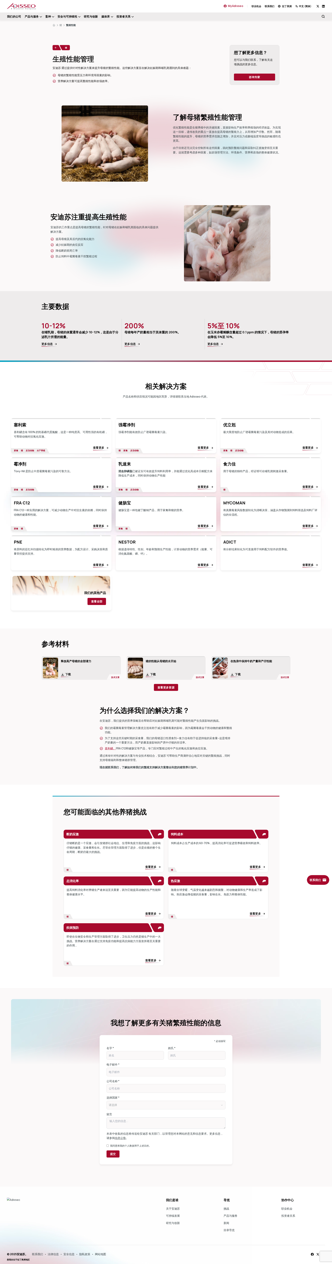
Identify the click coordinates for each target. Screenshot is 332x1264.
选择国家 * (113, 1098)
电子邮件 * (113, 1064)
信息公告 (120, 1138)
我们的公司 (14, 16)
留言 (109, 1114)
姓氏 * (172, 1048)
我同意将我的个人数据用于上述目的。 (130, 1145)
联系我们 (269, 6)
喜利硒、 (110, 748)
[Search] (323, 16)
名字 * (110, 1048)
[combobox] (306, 6)
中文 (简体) (305, 6)
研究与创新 (91, 16)
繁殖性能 (71, 25)
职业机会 (256, 6)
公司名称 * (113, 1081)
